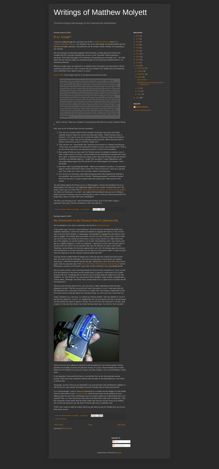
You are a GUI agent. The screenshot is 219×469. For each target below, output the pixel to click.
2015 (138, 60)
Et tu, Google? (62, 37)
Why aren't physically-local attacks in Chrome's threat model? (102, 190)
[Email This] (94, 209)
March (140, 94)
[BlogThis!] (96, 209)
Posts (116, 442)
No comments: (85, 209)
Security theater (81, 394)
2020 (138, 45)
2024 (138, 39)
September (142, 74)
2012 (138, 98)
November (141, 68)
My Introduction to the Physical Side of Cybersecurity (86, 220)
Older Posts (121, 425)
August (140, 77)
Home (90, 425)
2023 (138, 42)
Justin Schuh (58, 75)
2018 (138, 51)
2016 (138, 57)
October (140, 71)
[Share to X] (98, 209)
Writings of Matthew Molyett (100, 12)
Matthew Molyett (142, 107)
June (139, 91)
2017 (138, 54)
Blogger (118, 453)
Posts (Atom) (67, 428)
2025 (138, 36)
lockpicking (63, 418)
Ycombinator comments (101, 42)
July (139, 88)
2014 (138, 62)
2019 (138, 48)
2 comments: (84, 415)
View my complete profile (142, 110)
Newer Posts (58, 425)
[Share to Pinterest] (103, 209)
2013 (138, 66)
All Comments (119, 445)
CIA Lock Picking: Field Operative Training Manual (100, 264)
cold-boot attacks (103, 225)
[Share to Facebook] (101, 209)
